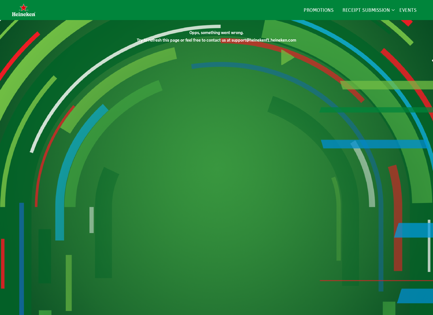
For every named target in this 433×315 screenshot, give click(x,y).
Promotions (319, 10)
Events (407, 10)
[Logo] (23, 10)
